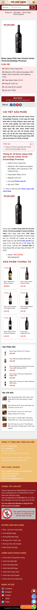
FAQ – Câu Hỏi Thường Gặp (12, 530)
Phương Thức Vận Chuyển (12, 544)
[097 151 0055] (34, 607)
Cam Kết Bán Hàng (9, 533)
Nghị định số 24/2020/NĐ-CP (17, 498)
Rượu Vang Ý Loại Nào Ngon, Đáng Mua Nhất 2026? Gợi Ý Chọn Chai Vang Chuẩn (20, 419)
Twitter (7, 602)
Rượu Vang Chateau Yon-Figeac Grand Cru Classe (10, 307)
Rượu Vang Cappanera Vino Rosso (25, 332)
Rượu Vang (27, 12)
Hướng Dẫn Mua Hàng (10, 537)
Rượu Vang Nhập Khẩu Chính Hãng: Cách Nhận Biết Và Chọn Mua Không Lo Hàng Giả (20, 399)
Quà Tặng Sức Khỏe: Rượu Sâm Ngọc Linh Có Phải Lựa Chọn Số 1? (21, 406)
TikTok (7, 598)
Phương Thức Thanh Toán (12, 540)
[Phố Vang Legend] (18, 2)
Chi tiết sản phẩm (15, 112)
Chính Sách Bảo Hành (10, 565)
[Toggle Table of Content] (30, 144)
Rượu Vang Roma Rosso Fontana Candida (9, 282)
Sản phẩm (17, 12)
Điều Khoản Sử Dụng (10, 547)
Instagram (8, 592)
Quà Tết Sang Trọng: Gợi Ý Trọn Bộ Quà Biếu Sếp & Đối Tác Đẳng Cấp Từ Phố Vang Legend (21, 426)
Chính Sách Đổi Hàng (10, 568)
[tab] (18, 112)
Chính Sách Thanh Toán (11, 572)
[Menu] (3, 2)
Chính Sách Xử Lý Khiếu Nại (12, 579)
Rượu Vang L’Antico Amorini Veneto (26, 282)
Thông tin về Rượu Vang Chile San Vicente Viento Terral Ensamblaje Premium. (18, 148)
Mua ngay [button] (9, 277)
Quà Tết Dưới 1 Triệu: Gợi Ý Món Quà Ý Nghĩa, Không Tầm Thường (20, 412)
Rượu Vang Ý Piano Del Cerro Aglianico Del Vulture (10, 332)
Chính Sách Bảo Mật (10, 561)
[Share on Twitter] (14, 104)
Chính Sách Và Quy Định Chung (14, 557)
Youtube (8, 595)
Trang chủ (8, 12)
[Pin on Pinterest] (17, 104)
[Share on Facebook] (11, 104)
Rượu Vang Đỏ (18, 14)
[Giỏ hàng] (33, 2)
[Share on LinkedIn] (20, 104)
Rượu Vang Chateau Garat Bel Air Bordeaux (26, 307)
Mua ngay (25, 277)
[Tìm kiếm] (32, 7)
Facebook (8, 588)
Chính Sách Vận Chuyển (11, 575)
